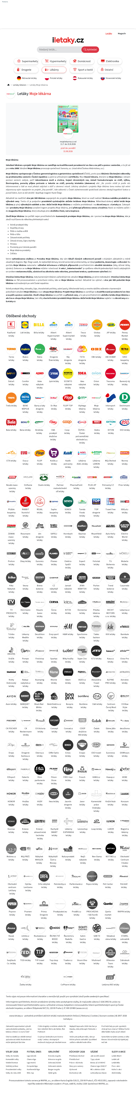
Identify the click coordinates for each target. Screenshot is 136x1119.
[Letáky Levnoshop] (82, 821)
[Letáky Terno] (11, 349)
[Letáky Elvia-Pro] (124, 651)
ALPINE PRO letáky (110, 681)
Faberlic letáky (25, 779)
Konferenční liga (33, 1069)
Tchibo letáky (11, 636)
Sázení (94, 1051)
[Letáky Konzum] (124, 794)
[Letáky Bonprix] (69, 697)
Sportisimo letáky (82, 636)
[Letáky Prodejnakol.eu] (60, 904)
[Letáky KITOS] (68, 602)
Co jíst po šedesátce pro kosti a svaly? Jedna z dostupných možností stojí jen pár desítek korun (52, 1039)
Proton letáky (11, 563)
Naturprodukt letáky (68, 858)
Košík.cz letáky (54, 462)
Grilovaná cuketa (54, 1066)
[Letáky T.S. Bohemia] (110, 554)
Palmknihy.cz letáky (60, 886)
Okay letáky (25, 561)
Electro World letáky (124, 537)
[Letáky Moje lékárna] (96, 398)
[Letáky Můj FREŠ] (25, 849)
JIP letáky (111, 332)
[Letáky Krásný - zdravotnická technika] (40, 821)
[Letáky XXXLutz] (124, 502)
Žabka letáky (25, 984)
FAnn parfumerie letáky (40, 780)
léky (22, 288)
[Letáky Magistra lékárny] (124, 821)
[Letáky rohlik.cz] (25, 928)
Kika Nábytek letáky (11, 588)
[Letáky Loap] (96, 821)
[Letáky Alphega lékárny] (82, 398)
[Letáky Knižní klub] (110, 794)
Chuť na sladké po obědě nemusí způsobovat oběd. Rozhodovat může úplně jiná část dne (18, 1039)
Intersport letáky (110, 407)
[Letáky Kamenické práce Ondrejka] (96, 794)
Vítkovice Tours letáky (110, 963)
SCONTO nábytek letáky (68, 384)
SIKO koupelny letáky (124, 360)
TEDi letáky (25, 960)
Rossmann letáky (25, 535)
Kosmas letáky (11, 831)
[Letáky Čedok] (96, 721)
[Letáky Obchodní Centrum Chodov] (124, 849)
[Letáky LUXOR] (110, 821)
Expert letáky (82, 563)
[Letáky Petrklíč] (123, 877)
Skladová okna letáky (110, 938)
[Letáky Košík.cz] (53, 453)
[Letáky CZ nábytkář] (53, 578)
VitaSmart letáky (96, 962)
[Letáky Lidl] (25, 325)
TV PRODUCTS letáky (11, 613)
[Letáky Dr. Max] (53, 398)
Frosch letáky (82, 779)
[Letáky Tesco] (83, 325)
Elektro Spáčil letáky (68, 564)
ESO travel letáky (96, 754)
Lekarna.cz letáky (124, 612)
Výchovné (73, 1069)
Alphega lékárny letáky (82, 409)
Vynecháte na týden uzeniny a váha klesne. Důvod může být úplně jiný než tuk (115, 1039)
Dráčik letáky (11, 660)
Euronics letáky (40, 563)
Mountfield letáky (96, 535)
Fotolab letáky (96, 563)
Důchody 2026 (77, 1051)
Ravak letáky (11, 938)
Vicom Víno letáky (82, 962)
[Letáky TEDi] (25, 953)
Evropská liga (32, 1066)
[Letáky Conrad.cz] (68, 721)
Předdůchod (74, 1059)
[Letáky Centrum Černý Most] (111, 697)
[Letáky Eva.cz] (25, 453)
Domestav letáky (82, 612)
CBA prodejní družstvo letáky (53, 435)
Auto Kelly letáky (110, 535)
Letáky (109, 33)
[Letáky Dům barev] (25, 602)
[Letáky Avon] (11, 697)
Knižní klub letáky (110, 803)
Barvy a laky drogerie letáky (39, 409)
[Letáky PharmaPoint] (76, 477)
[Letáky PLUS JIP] (92, 477)
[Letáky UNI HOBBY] (110, 349)
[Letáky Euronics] (39, 554)
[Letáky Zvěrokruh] (124, 953)
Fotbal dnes (34, 1051)
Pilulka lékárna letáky (96, 613)
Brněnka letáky (39, 432)
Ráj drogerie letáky (68, 360)
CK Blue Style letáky (124, 707)
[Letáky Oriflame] (28, 477)
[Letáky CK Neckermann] (26, 721)
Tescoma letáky (110, 383)
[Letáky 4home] (53, 672)
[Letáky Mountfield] (96, 526)
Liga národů (31, 1056)
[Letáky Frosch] (82, 770)
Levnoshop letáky (83, 831)
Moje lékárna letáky (96, 409)
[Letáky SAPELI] (53, 526)
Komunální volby (12, 1059)
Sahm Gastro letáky (83, 939)
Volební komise (12, 1062)
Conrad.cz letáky (68, 730)
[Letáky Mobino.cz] (11, 849)
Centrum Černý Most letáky (111, 707)
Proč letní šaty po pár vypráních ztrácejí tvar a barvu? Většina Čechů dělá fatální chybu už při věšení (115, 1029)
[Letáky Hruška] (25, 794)
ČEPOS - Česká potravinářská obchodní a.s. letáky (82, 436)
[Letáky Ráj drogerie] (68, 349)
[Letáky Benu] (25, 422)
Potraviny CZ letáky (108, 487)
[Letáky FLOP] (39, 453)
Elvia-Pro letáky (124, 660)
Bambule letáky (125, 636)
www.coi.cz (82, 1008)
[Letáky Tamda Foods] (82, 502)
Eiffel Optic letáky (54, 754)
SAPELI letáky (54, 535)
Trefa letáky (11, 405)
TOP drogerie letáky (96, 512)
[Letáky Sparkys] (53, 651)
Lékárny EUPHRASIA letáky (68, 832)
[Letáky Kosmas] (11, 821)
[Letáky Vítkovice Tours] (110, 953)
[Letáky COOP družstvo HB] (82, 721)
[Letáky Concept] (54, 721)
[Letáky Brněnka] (39, 422)
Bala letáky (11, 430)
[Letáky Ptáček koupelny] (11, 502)
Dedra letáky (97, 432)
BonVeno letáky (83, 706)
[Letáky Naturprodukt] (68, 849)
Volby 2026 (12, 1051)
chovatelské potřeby (47, 288)
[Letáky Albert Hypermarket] (53, 325)
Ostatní (108, 70)
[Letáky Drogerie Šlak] (53, 349)
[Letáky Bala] (11, 422)
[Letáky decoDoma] (124, 721)
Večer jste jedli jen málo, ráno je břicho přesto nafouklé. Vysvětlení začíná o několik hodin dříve (83, 1039)
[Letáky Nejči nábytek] (83, 849)
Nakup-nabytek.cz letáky (25, 683)
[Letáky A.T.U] (96, 651)
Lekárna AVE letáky (110, 984)
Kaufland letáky (11, 334)
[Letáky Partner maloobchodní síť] (60, 477)
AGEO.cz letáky (82, 681)
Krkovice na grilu (54, 1059)
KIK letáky (110, 634)
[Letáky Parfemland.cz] (75, 877)
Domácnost (84, 61)
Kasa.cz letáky (110, 660)
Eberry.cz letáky (40, 754)
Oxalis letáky (44, 485)
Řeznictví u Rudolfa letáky (69, 939)
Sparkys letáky (53, 660)
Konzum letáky (125, 803)
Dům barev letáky (25, 612)
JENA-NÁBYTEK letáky (82, 588)
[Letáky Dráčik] (11, 651)
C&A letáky (97, 704)
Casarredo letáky (124, 587)
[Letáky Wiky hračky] (68, 651)
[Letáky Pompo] (25, 651)
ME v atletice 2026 (97, 1069)
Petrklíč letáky (124, 886)
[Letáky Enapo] (82, 745)
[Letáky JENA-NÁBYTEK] (82, 578)
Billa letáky (39, 332)
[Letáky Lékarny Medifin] (25, 627)
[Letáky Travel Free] (110, 502)
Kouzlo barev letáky (39, 613)
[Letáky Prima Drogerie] (43, 904)
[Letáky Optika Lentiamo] (28, 877)
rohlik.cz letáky (25, 938)
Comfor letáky (25, 383)
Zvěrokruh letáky (124, 962)
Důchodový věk (75, 1073)
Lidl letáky (25, 332)
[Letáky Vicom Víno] (82, 953)
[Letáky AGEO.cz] (82, 672)
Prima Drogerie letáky (44, 914)
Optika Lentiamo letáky (28, 887)
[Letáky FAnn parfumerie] (39, 770)
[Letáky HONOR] (11, 794)
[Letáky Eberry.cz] (39, 745)
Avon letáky (11, 704)
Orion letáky (96, 383)
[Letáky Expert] (82, 554)
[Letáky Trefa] (11, 398)
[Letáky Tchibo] (11, 627)
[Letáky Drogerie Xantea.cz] (25, 745)
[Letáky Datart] (11, 374)
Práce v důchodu (76, 1062)
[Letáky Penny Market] (125, 325)
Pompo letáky (25, 660)
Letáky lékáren (19, 85)
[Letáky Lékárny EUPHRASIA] (68, 821)
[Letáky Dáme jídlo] (110, 721)
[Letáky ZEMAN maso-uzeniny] (11, 526)
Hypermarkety (57, 61)
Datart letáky (11, 383)
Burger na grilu (54, 1069)
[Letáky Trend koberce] (110, 578)
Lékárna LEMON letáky (96, 464)
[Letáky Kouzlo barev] (39, 602)
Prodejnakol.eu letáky (60, 913)
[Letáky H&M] (68, 627)
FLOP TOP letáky (68, 407)
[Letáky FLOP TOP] (68, 398)
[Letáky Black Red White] (38, 697)
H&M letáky (68, 634)
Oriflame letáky (28, 487)
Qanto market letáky (108, 914)
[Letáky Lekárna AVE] (110, 977)
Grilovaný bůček (54, 1062)
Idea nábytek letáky (82, 384)
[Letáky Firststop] (39, 651)
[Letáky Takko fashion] (96, 627)
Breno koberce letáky (39, 588)
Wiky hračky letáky (68, 660)
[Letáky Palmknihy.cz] (60, 877)
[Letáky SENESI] (68, 502)
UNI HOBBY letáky (110, 359)
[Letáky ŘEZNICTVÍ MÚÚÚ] (54, 928)
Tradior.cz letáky (67, 962)
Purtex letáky (96, 587)
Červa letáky (54, 612)
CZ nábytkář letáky (54, 588)
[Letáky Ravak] (11, 928)
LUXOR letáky (111, 831)
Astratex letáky (125, 681)
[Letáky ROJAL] (39, 502)
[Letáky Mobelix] (124, 554)
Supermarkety (29, 61)
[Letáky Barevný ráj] (124, 374)
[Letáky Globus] (97, 325)
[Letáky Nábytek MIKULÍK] (39, 849)
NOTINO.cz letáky (111, 858)
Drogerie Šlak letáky (54, 359)
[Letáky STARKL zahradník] (124, 928)
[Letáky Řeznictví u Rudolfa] (68, 928)
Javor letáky (82, 803)
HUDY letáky (39, 803)
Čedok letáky (96, 730)
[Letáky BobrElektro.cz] (54, 697)
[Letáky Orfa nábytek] (44, 877)
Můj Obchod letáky (110, 462)
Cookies (94, 1015)
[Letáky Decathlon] (39, 627)
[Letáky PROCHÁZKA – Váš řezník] (92, 904)
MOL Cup (30, 1073)
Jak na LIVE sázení (97, 1056)
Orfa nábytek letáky (44, 886)
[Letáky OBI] (96, 349)
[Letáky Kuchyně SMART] (54, 821)
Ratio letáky (39, 359)
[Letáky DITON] (110, 422)
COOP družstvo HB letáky (82, 731)
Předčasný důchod (76, 1056)
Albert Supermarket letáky (69, 336)
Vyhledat (91, 49)
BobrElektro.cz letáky (54, 706)
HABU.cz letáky (96, 779)
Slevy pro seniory (76, 1066)
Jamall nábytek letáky (68, 588)
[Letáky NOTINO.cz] (110, 849)
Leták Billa (116, 1062)
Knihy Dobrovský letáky (11, 683)
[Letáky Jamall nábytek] (68, 578)
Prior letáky (123, 485)
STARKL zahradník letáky (124, 939)
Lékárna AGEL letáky (82, 462)
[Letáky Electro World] (124, 526)
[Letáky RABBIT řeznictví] (25, 502)
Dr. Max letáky (54, 407)
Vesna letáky (25, 587)
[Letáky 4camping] (39, 672)
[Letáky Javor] (82, 794)
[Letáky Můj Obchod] (110, 453)
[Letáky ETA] (11, 453)
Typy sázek (95, 1059)
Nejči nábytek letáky (83, 859)
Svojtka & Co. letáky (11, 962)
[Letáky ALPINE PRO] (110, 672)
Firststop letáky (39, 660)
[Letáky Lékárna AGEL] (82, 453)
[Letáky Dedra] (97, 422)
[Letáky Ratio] (39, 349)
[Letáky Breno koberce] (39, 578)
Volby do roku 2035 (13, 1073)
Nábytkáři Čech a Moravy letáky (53, 861)
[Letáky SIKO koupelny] (124, 349)
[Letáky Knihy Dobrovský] (11, 672)
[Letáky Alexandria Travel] (96, 672)
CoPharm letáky (68, 984)
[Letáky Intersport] (110, 398)
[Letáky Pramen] (28, 904)
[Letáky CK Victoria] (40, 721)
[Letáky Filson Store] (53, 770)
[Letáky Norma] (124, 453)
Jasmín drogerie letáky (68, 804)
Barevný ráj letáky (125, 383)
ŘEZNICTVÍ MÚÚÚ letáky (55, 939)
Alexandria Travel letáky (96, 683)
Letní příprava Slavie (98, 1073)
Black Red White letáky (38, 707)
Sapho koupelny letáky (54, 512)
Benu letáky (25, 430)
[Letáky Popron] (12, 904)
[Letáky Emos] (68, 745)
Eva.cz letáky (25, 462)
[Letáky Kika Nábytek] (11, 578)
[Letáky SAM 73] (96, 928)
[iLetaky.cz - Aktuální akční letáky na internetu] (8, 85)
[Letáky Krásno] (25, 821)
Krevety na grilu (54, 1056)
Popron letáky (12, 913)
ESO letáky (125, 430)
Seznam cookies (106, 1015)
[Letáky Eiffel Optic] (53, 745)
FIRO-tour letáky (68, 779)
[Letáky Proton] (11, 554)
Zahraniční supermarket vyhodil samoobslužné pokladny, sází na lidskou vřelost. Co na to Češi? (18, 1029)
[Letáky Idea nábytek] (82, 374)
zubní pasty (62, 288)
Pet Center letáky (108, 886)
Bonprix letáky (69, 706)
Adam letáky (68, 681)
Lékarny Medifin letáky (25, 637)
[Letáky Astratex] (124, 672)
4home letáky (54, 681)
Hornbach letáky (68, 535)
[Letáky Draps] (11, 745)
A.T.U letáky (96, 658)
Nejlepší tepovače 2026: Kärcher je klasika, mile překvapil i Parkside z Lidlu (83, 1029)
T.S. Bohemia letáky (110, 564)
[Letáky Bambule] (124, 627)
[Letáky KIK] (110, 627)
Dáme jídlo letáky (111, 730)
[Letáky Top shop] (53, 953)
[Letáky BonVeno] (83, 697)
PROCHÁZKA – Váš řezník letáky (92, 914)
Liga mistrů (31, 1062)
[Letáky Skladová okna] (110, 928)
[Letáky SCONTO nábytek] (68, 374)
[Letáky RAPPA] (124, 904)
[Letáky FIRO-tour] (68, 770)
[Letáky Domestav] (82, 602)
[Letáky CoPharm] (68, 977)
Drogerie (26, 70)
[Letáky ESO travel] (96, 745)
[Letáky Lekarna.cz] (124, 602)
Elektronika (112, 61)
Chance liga (31, 1059)
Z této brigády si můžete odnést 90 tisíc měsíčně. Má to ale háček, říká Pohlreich (52, 1029)
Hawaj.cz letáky (110, 779)
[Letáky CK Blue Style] (125, 697)
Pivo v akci (116, 1066)
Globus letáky (97, 334)
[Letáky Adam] (68, 672)
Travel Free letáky (110, 511)
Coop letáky (67, 432)
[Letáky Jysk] (53, 374)
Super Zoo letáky (82, 660)
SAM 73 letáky (97, 938)
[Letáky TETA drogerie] (82, 349)
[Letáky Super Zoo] (82, 651)
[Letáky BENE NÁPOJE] (25, 398)
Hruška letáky (25, 803)
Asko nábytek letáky (39, 384)
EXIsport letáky (11, 779)
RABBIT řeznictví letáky (25, 512)
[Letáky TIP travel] (39, 953)
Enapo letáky (82, 754)
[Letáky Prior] (124, 477)
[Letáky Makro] (25, 349)
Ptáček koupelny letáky (11, 512)
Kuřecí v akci (117, 1069)
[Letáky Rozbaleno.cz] (40, 928)
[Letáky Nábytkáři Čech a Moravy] (53, 849)
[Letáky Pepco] (92, 877)
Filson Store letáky (54, 780)
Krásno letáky (25, 831)
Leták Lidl (115, 1059)
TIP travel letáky (39, 962)
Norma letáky (125, 462)
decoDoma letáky (125, 730)
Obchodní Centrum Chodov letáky (124, 861)
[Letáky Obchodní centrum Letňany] (12, 877)
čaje (35, 288)
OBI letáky (96, 357)
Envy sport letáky (54, 636)
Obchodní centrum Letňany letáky (12, 889)
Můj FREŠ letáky (25, 858)
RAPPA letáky (124, 911)
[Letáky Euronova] (110, 745)
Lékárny (54, 70)
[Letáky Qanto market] (108, 904)
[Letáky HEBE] (124, 770)
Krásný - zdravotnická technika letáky (40, 834)
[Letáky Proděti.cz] (76, 904)
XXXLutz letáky (124, 511)
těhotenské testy (76, 288)
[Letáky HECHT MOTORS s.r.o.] (110, 602)
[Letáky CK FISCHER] (11, 721)
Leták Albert (116, 1056)
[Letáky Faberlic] (25, 770)
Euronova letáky (110, 754)
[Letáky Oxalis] (44, 477)
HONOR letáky (11, 803)
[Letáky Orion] (96, 374)
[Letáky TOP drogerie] (96, 502)
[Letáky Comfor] (25, 374)
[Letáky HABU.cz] (96, 770)
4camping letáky (39, 681)
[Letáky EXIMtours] (124, 745)
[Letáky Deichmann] (124, 398)
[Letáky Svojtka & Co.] (11, 953)
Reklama (85, 1015)
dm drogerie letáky (40, 537)
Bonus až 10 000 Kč (97, 1062)
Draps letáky (11, 754)
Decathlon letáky (39, 636)
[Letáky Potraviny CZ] (108, 477)
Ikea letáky (54, 801)
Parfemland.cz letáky (75, 886)
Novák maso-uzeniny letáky (12, 488)
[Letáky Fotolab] (96, 554)
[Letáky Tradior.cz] (68, 953)
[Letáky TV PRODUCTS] (11, 602)
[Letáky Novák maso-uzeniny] (12, 477)
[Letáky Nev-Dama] (97, 849)
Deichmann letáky (125, 407)
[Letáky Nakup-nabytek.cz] (25, 672)
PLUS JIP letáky (92, 487)
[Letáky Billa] (39, 325)
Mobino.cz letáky (11, 858)
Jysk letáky (54, 381)
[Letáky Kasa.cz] (110, 651)
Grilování (53, 1051)
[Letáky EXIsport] (11, 770)
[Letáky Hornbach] (68, 526)
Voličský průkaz (12, 1066)
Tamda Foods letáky (82, 512)
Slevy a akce (119, 1051)
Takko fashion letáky (96, 637)
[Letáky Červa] (53, 602)
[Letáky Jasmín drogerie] (68, 794)
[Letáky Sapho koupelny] (53, 502)
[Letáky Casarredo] (124, 578)
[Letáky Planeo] (53, 554)
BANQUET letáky (25, 706)
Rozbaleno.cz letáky (40, 938)
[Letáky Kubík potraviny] (68, 453)
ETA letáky (11, 460)
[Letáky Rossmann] (25, 526)
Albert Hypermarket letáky (53, 336)
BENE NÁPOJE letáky (25, 409)
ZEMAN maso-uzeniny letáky (11, 538)
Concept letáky (54, 730)
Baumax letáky (82, 535)
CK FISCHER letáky (11, 730)
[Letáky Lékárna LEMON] (96, 453)
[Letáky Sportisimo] (82, 627)
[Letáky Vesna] (25, 578)
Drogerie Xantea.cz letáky (25, 756)
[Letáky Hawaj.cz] (110, 770)
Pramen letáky (28, 913)
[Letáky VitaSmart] (96, 953)
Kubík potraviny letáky (68, 464)
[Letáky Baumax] (82, 526)
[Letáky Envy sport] (53, 627)
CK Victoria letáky (40, 730)
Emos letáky (68, 754)
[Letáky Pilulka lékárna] (96, 602)
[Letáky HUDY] (39, 794)
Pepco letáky (92, 884)
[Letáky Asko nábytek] (39, 374)
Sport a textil (85, 70)
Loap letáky (96, 829)
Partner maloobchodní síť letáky (60, 488)
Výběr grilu (52, 1073)
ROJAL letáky (40, 511)
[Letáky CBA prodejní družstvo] (53, 422)
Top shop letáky (54, 962)
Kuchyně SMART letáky (54, 832)
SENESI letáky (68, 511)
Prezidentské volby (13, 1069)
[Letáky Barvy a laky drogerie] (39, 398)
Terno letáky (11, 359)
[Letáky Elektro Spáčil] (68, 554)
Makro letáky (25, 359)
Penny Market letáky (125, 336)
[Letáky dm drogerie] (39, 526)
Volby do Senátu (12, 1056)
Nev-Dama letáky (97, 858)
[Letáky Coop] (67, 422)
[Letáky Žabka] (25, 977)
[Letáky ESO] (124, 422)
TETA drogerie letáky (82, 360)
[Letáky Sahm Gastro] (82, 928)
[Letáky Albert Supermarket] (69, 325)
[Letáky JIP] (111, 325)
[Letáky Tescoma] (110, 374)
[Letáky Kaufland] (11, 325)
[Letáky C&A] (97, 697)
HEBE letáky (125, 779)
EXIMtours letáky (124, 754)
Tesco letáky (83, 334)
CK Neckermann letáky (26, 731)
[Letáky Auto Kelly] (110, 526)
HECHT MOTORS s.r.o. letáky (110, 613)
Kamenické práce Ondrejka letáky (96, 806)
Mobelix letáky (124, 563)
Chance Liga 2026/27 (98, 1066)
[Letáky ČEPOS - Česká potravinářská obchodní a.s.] (82, 422)
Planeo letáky (54, 563)
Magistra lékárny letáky (125, 832)
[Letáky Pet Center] (108, 877)
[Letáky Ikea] (53, 794)
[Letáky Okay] (25, 554)
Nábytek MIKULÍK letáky (39, 859)
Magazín (122, 33)
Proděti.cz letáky (76, 913)
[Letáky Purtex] (96, 578)
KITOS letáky (68, 612)
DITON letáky (111, 432)
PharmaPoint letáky (76, 487)
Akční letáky (116, 1073)
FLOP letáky (39, 462)
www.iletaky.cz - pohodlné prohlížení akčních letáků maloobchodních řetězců (44, 1015)
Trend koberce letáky (110, 588)
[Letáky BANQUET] (25, 697)
